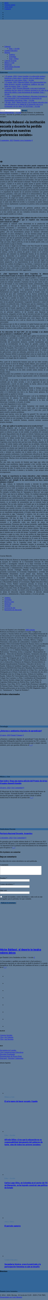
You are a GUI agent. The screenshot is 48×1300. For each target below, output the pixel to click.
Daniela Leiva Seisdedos (22, 140)
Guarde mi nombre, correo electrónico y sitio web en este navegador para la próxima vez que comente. (21, 898)
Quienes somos (9, 5)
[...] (5, 967)
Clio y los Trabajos (6, 1037)
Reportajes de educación (13, 610)
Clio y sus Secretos (6, 1039)
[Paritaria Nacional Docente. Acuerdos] (18, 827)
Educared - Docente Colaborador (11, 1058)
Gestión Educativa (10, 50)
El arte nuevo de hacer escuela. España (21, 1101)
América (12, 55)
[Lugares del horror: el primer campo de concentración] (8, 990)
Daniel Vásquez (16, 735)
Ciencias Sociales (6, 1035)
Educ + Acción (14, 48)
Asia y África (13, 59)
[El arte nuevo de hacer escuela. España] (22, 1093)
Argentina (12, 57)
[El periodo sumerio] (22, 1218)
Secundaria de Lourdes (8, 1050)
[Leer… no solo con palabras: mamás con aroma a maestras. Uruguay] (8, 1012)
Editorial (7, 46)
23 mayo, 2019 (5, 735)
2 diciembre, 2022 (6, 838)
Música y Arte (9, 63)
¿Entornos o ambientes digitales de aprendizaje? (21, 731)
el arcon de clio (9, 608)
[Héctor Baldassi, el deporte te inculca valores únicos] (16, 945)
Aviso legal (8, 7)
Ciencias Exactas (10, 61)
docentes (7, 606)
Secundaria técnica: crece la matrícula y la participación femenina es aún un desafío (22, 1265)
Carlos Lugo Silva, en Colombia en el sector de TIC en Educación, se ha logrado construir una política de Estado (26, 1185)
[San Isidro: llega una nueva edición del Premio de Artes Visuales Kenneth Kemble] (18, 775)
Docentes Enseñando (7, 1054)
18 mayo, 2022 (5, 788)
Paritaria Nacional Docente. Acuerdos (16, 833)
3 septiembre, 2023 (6, 140)
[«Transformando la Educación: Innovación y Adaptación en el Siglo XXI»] (8, 1005)
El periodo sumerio (12, 1226)
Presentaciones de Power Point (11, 1056)
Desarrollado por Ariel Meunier (11, 1297)
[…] (30, 745)
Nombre (3, 878)
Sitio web (3, 890)
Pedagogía (8, 65)
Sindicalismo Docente (12, 67)
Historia (7, 53)
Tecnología (8, 69)
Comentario (4, 865)
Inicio (6, 3)
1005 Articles (30, 630)
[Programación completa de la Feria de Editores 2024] (8, 1026)
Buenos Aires (9, 602)
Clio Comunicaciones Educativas (11, 1052)
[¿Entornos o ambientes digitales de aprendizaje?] (18, 724)
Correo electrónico (7, 884)
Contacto (7, 9)
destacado (7, 604)
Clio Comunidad (17, 788)
